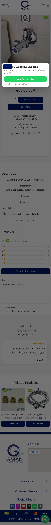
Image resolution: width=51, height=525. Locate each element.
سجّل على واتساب (25, 79)
